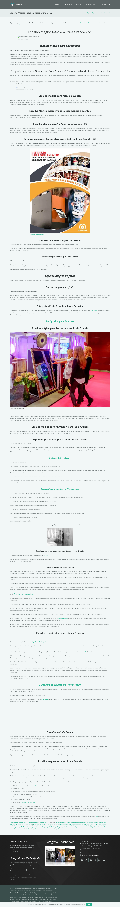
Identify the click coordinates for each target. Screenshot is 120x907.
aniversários (98, 23)
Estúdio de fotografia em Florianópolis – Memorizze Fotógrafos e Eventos (35, 888)
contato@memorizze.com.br (90, 855)
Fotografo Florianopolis (44, 897)
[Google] (86, 860)
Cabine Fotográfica (18, 841)
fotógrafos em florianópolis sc (39, 829)
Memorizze (13, 891)
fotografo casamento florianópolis (20, 829)
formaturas (80, 23)
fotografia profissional (28, 802)
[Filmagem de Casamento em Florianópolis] (60, 545)
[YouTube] (91, 860)
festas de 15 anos (89, 23)
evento (46, 555)
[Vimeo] (95, 860)
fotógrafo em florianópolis (81, 827)
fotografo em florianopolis (97, 827)
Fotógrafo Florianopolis (24, 891)
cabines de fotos (16, 845)
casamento (73, 23)
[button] (82, 4)
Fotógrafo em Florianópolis (39, 891)
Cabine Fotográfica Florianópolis (37, 822)
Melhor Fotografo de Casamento (36, 895)
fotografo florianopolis (21, 827)
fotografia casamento (45, 899)
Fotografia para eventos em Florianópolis (60, 489)
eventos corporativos (16, 25)
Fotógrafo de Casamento (24, 893)
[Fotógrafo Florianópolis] (18, 4)
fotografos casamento (16, 899)
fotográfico (38, 786)
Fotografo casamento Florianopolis (27, 897)
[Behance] (99, 860)
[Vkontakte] (104, 860)
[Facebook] (82, 860)
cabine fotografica (55, 829)
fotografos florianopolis (36, 827)
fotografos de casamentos (30, 899)
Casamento (94, 310)
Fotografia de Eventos (23, 901)
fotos (96, 816)
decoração (83, 652)
